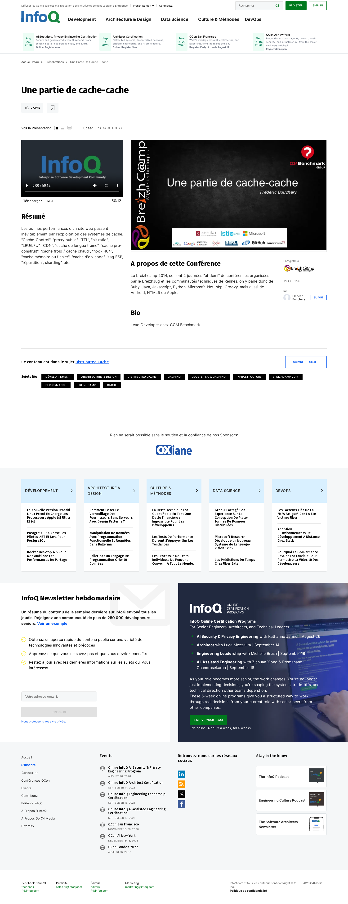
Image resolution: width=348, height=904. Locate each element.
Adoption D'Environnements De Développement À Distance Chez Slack (298, 535)
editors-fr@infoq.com (99, 888)
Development (82, 19)
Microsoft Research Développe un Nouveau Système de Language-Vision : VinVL (233, 542)
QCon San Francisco (123, 824)
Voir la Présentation (36, 128)
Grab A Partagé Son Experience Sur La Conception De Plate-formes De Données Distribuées (231, 517)
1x (99, 128)
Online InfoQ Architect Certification (135, 783)
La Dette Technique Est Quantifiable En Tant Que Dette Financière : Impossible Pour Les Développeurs (171, 517)
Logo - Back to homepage (40, 17)
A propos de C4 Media (38, 818)
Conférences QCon (35, 780)
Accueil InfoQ (30, 62)
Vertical (56, 128)
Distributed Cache (92, 361)
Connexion (30, 773)
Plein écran (69, 128)
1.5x (114, 128)
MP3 (50, 201)
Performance (56, 385)
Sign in (318, 5)
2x (120, 128)
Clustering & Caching (209, 376)
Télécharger (32, 201)
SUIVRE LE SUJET (306, 362)
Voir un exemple (52, 623)
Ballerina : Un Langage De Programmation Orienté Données (109, 560)
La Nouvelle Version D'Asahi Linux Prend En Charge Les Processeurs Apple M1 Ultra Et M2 (48, 515)
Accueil (26, 757)
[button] (59, 712)
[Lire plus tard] (52, 108)
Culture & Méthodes (218, 19)
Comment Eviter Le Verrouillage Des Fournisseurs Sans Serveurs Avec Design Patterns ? (111, 515)
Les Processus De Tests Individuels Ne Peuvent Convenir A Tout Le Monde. (173, 560)
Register (296, 5)
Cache (112, 385)
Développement (57, 376)
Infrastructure (249, 376)
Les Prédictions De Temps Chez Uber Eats (235, 562)
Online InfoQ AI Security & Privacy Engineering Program (134, 769)
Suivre (319, 297)
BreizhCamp (87, 385)
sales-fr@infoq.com (69, 887)
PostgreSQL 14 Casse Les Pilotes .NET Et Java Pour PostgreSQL (46, 537)
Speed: (88, 128)
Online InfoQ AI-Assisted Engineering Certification (136, 811)
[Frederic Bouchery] (286, 297)
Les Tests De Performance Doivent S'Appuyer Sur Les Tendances (172, 540)
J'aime (35, 107)
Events (26, 788)
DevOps (253, 19)
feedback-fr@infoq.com (30, 888)
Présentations (54, 62)
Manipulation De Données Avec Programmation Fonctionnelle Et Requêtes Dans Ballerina (110, 538)
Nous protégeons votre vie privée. (43, 721)
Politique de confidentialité (248, 890)
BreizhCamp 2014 (286, 376)
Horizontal (63, 128)
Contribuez (29, 796)
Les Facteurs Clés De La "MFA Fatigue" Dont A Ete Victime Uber (296, 514)
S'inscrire (28, 765)
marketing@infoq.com (139, 887)
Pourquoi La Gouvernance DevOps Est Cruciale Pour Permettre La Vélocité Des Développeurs (297, 558)
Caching (174, 376)
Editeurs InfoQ (32, 803)
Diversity (27, 826)
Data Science (174, 19)
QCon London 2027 (123, 847)
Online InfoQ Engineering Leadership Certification (136, 796)
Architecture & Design (128, 19)
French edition (142, 5)
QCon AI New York (121, 836)
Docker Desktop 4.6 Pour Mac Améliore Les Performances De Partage (47, 556)
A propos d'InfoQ (34, 811)
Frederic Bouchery (298, 297)
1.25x (106, 128)
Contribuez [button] (166, 5)
